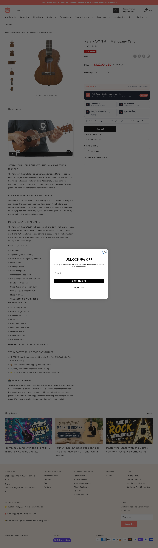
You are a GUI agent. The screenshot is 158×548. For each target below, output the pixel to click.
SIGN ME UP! (79, 281)
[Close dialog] (105, 252)
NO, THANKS (79, 288)
